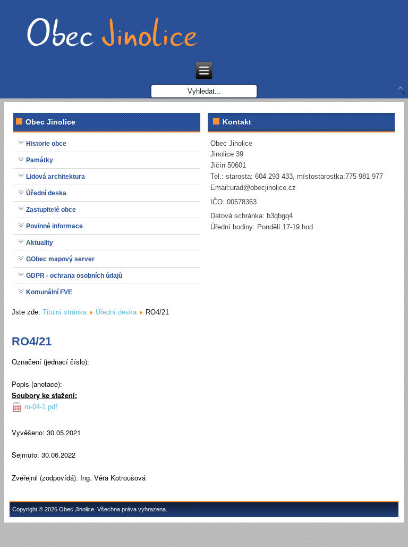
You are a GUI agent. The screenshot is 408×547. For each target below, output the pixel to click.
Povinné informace (54, 226)
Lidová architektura (55, 176)
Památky (39, 160)
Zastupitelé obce (51, 209)
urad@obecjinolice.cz (263, 188)
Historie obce (46, 143)
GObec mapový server (60, 259)
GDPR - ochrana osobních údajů (74, 275)
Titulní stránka (64, 312)
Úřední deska (46, 193)
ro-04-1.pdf (40, 407)
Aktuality (39, 242)
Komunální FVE (49, 292)
